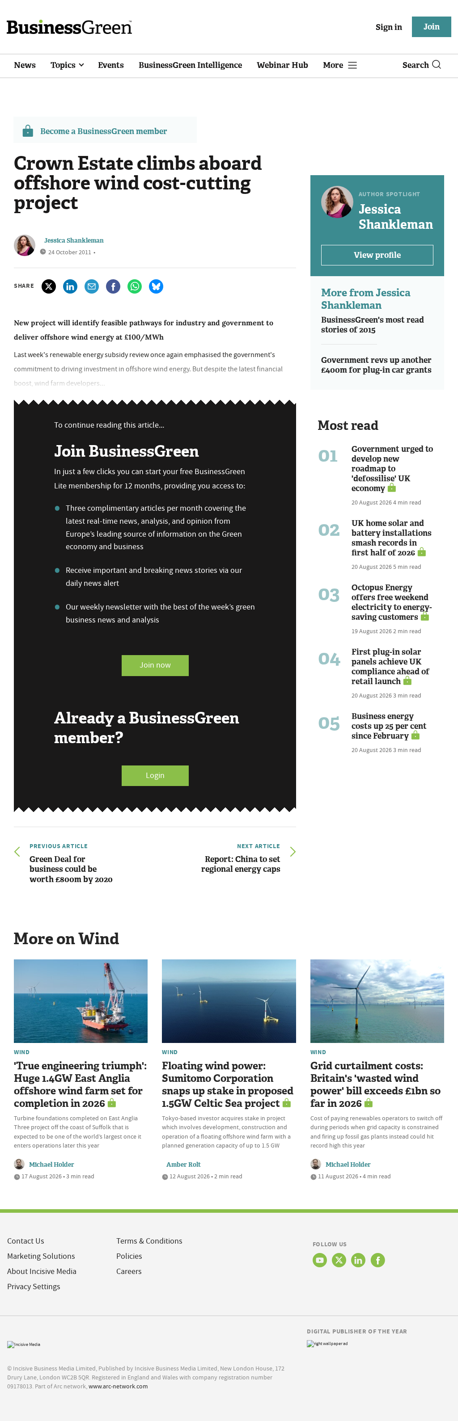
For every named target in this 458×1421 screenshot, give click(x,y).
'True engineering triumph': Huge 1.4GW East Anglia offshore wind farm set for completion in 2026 (80, 1084)
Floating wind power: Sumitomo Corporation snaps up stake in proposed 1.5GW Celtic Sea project (227, 1084)
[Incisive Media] (23, 1343)
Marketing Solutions (41, 1256)
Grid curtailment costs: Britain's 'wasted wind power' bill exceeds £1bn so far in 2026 (375, 1084)
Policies (129, 1256)
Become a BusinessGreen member (103, 131)
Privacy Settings (33, 1287)
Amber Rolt (183, 1164)
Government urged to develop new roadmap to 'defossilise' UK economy (392, 469)
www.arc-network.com (118, 1386)
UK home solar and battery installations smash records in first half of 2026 (392, 538)
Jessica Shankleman (74, 240)
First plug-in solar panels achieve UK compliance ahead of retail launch (390, 667)
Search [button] (416, 65)
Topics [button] (64, 65)
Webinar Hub (282, 65)
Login (155, 775)
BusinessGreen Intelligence (190, 65)
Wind (22, 1051)
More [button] (334, 65)
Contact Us (25, 1241)
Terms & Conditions (149, 1241)
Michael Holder (51, 1164)
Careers (129, 1271)
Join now (155, 665)
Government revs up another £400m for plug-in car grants (376, 365)
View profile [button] (377, 255)
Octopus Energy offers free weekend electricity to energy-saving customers (392, 602)
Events (111, 65)
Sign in (389, 27)
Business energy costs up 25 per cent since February (389, 726)
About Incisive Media (41, 1271)
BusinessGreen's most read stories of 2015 (372, 325)
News (25, 65)
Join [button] (432, 26)
